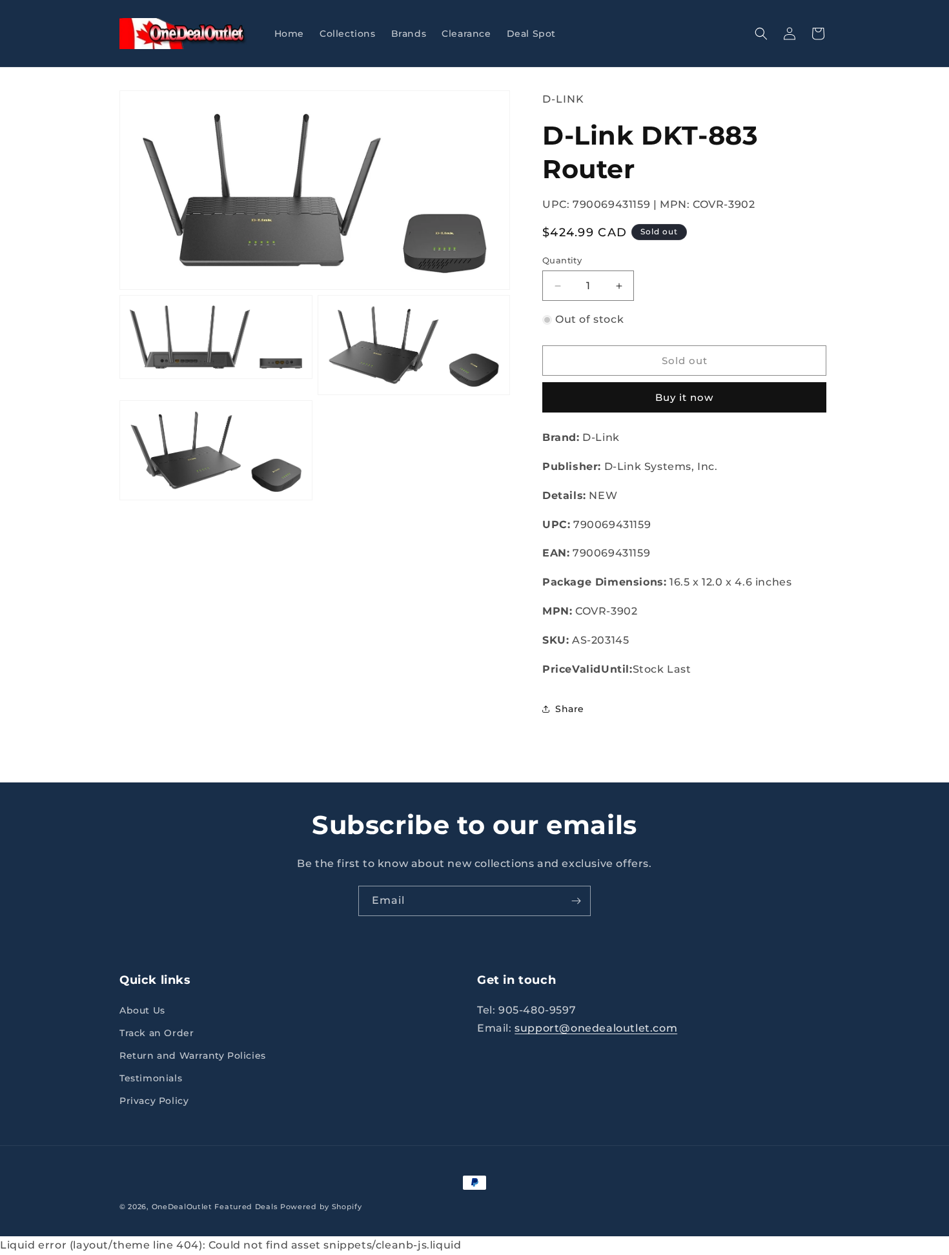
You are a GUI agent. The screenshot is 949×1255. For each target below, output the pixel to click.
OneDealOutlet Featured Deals (215, 1206)
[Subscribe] (576, 901)
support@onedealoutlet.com (596, 1029)
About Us (142, 1010)
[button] (761, 33)
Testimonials (150, 1078)
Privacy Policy (154, 1101)
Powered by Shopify (321, 1206)
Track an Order (156, 1033)
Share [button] (569, 709)
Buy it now (684, 397)
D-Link (563, 99)
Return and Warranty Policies (192, 1055)
